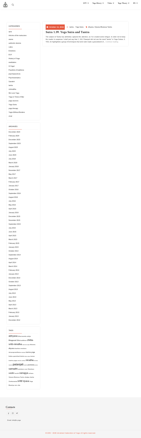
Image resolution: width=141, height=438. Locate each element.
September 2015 (15, 224)
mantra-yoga (13, 360)
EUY (10, 54)
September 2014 (15, 255)
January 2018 (14, 166)
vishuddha (12, 89)
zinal (10, 116)
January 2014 (14, 274)
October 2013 (13, 281)
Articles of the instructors (18, 35)
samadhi (13, 368)
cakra (11, 47)
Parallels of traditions (16, 70)
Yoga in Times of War (16, 97)
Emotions (12, 51)
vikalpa (27, 377)
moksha (19, 360)
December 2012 (14, 320)
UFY (85, 3)
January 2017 (14, 186)
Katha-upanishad (14, 356)
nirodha (30, 360)
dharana (32, 344)
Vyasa (26, 381)
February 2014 (14, 270)
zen (16, 385)
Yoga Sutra (13, 104)
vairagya (23, 373)
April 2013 (12, 305)
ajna (10, 31)
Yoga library (97, 3)
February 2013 (14, 312)
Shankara (31, 369)
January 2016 (14, 212)
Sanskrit (12, 81)
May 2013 (12, 301)
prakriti (25, 365)
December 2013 (14, 278)
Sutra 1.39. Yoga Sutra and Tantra (67, 32)
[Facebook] (8, 413)
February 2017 (14, 182)
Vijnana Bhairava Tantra (16, 377)
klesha (22, 356)
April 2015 (12, 235)
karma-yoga (30, 352)
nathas (23, 360)
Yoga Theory (122, 3)
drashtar (17, 348)
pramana (31, 365)
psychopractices (14, 74)
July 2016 (12, 201)
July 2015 (12, 228)
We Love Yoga (14, 93)
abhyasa (13, 336)
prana (36, 365)
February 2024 (14, 136)
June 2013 (12, 297)
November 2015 (14, 220)
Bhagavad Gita (14, 340)
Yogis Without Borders (17, 112)
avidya (29, 336)
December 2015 (14, 216)
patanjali (18, 364)
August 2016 (13, 197)
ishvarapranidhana (15, 352)
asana (11, 39)
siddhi (11, 373)
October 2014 (13, 251)
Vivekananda (13, 381)
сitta (18, 385)
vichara (31, 373)
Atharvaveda (22, 336)
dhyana (11, 348)
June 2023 (12, 155)
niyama (10, 365)
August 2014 (13, 258)
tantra (11, 85)
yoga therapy (13, 108)
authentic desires (15, 43)
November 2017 (14, 170)
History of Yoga (14, 58)
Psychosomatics (14, 78)
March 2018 (13, 162)
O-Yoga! (12, 66)
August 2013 (13, 289)
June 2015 (12, 232)
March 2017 (13, 178)
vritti (19, 381)
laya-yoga (27, 356)
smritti (17, 373)
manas (32, 356)
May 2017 (12, 174)
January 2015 (14, 247)
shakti (25, 369)
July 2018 (12, 159)
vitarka (32, 377)
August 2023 (13, 147)
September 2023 (15, 143)
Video (110, 3)
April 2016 (12, 209)
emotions (23, 348)
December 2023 (14, 139)
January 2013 (14, 316)
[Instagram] (12, 413)
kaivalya (23, 352)
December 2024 (14, 132)
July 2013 (12, 293)
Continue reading (112, 42)
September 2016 (15, 193)
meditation (12, 62)
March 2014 (13, 266)
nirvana (36, 360)
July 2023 (12, 151)
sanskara (21, 369)
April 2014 (12, 262)
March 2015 (13, 239)
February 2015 (14, 243)
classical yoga (26, 344)
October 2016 (13, 189)
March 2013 (13, 308)
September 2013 (15, 285)
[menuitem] (135, 3)
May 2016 (12, 205)
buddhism (23, 340)
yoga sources (13, 101)
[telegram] (17, 413)
